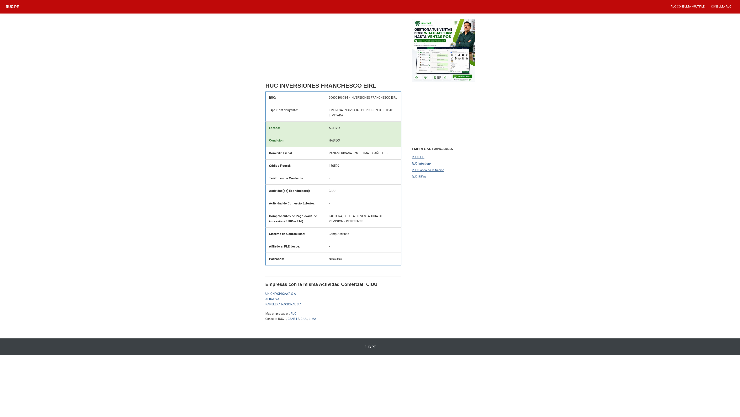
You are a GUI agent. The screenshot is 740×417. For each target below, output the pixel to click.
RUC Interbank (421, 163)
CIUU (304, 319)
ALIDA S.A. (272, 299)
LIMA (312, 319)
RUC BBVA (419, 177)
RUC (293, 313)
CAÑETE (293, 319)
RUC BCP (418, 157)
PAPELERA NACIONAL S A (283, 304)
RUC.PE (12, 6)
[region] (333, 50)
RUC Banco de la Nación (428, 170)
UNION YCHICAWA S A (280, 294)
